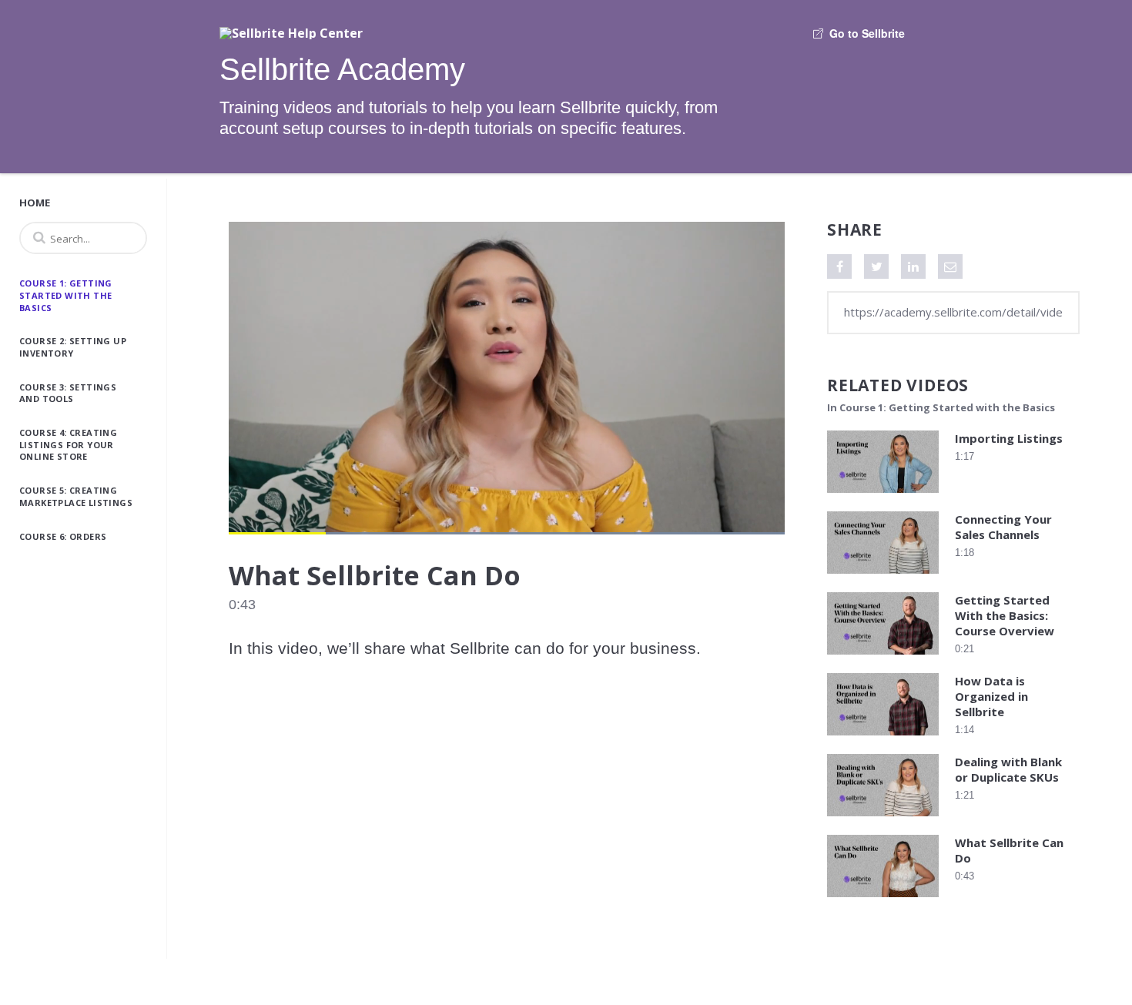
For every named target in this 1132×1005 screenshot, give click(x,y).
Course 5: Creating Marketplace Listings (75, 496)
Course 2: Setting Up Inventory (72, 347)
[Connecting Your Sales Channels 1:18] (883, 577)
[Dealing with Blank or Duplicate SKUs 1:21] (883, 819)
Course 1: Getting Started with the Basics (65, 295)
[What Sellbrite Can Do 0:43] (883, 900)
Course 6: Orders (62, 536)
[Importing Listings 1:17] (883, 496)
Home (34, 202)
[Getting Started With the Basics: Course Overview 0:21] (883, 658)
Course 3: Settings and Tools (67, 393)
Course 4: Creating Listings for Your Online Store (68, 444)
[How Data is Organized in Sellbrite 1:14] (883, 739)
